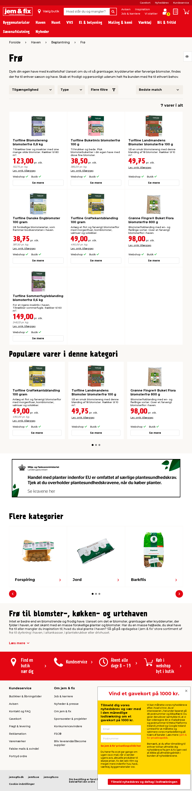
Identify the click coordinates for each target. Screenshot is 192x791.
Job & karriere (130, 13)
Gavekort (145, 2)
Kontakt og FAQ (20, 711)
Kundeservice (181, 2)
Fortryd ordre (18, 756)
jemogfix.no (51, 777)
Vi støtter (151, 13)
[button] (93, 445)
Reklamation (17, 733)
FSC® (58, 733)
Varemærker (17, 741)
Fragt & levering (19, 726)
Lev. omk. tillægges (24, 170)
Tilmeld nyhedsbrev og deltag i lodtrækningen (144, 782)
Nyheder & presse (66, 704)
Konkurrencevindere (68, 726)
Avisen (125, 9)
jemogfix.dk (16, 777)
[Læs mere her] (96, 478)
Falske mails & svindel (24, 748)
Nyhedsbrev (162, 2)
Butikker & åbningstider (25, 696)
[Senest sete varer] (187, 56)
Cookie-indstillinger (22, 784)
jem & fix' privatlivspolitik (167, 736)
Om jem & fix (62, 711)
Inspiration (142, 9)
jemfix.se (33, 777)
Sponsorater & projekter (70, 718)
